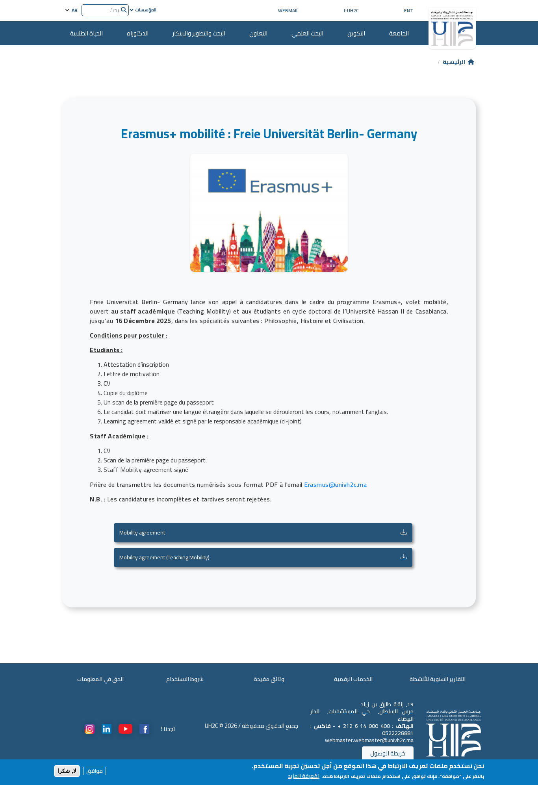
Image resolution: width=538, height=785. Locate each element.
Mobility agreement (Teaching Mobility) (164, 557)
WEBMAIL (288, 10)
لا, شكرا (67, 771)
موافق (94, 771)
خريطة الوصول (387, 753)
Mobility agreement (142, 533)
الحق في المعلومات (100, 679)
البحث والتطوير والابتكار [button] (199, 33)
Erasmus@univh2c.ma (335, 484)
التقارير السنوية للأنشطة (438, 679)
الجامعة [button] (399, 33)
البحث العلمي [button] (307, 33)
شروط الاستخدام (185, 679)
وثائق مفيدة (269, 679)
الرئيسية (454, 62)
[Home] (452, 25)
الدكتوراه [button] (137, 33)
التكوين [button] (356, 33)
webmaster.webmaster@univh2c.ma (369, 740)
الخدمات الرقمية (353, 679)
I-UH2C (351, 10)
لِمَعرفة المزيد (303, 776)
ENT (408, 10)
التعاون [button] (258, 33)
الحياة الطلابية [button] (86, 33)
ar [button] (74, 9)
